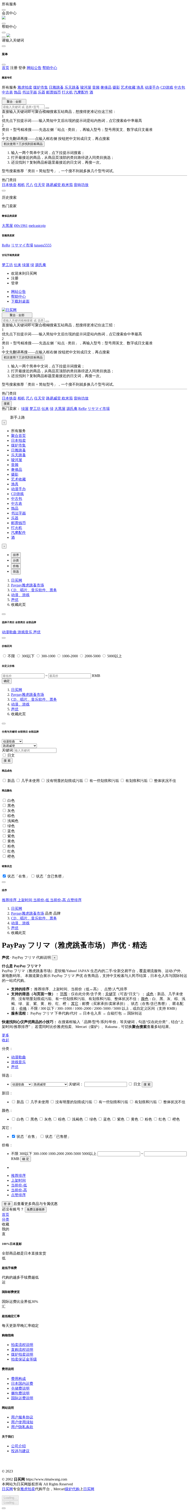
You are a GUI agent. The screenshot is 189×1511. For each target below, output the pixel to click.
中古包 (179, 87)
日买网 (16, 580)
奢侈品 (106, 87)
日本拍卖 (18, 440)
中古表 (7, 92)
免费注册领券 (36, 1209)
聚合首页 (18, 436)
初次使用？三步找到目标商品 (23, 144)
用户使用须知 (22, 1422)
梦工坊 (7, 265)
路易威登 (54, 185)
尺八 (29, 185)
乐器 (41, 92)
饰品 (17, 92)
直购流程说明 (22, 1350)
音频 (96, 87)
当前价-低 (41, 900)
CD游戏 (166, 87)
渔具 (140, 87)
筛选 (16, 571)
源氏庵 (40, 265)
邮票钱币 (53, 92)
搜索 (7, 403)
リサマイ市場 (22, 245)
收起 (5, 1040)
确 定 (25, 1159)
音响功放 (81, 185)
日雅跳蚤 (56, 87)
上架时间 (25, 900)
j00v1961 (21, 226)
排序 (16, 555)
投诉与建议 (20, 1451)
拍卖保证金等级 (24, 1359)
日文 (11, 755)
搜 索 (7, 760)
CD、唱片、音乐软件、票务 (34, 590)
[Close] (4, 614)
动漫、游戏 (20, 595)
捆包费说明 (20, 1393)
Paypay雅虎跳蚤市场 (27, 585)
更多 (5, 1035)
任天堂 (39, 185)
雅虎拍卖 (25, 87)
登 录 (7, 1204)
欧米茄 (67, 185)
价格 (16, 566)
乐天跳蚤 (72, 87)
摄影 (116, 87)
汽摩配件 (81, 92)
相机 (21, 185)
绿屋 (26, 265)
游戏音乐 (25, 632)
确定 (7, 681)
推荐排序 (10, 900)
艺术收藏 (128, 87)
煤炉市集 (40, 87)
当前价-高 (58, 900)
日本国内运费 (22, 1383)
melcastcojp (37, 226)
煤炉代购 (72, 1489)
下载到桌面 (20, 301)
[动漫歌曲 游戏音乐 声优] (22, 1084)
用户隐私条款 (22, 1427)
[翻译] (47, 108)
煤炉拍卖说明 (22, 1354)
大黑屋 (7, 226)
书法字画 (29, 92)
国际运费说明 (22, 1398)
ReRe (6, 245)
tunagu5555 (42, 245)
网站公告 (34, 68)
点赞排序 (74, 900)
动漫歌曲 (10, 632)
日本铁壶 (9, 185)
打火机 (67, 92)
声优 (14, 600)
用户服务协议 (22, 1417)
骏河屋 (85, 87)
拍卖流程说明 (22, 1345)
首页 (5, 68)
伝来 (17, 265)
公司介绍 (18, 1446)
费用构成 (18, 1379)
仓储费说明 (20, 1388)
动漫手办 (152, 87)
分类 (16, 560)
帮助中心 (49, 68)
